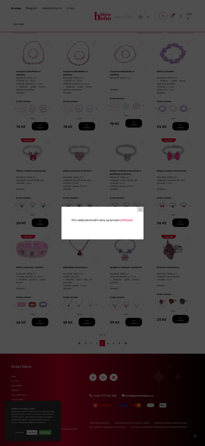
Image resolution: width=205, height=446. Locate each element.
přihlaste (126, 220)
